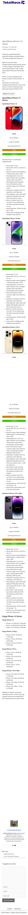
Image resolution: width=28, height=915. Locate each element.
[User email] (15, 845)
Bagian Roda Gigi (9, 854)
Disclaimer (9, 908)
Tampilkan (11, 93)
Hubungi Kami (17, 908)
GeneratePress (23, 912)
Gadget (6, 851)
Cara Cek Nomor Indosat (11, 856)
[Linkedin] (13, 845)
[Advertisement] (14, 22)
